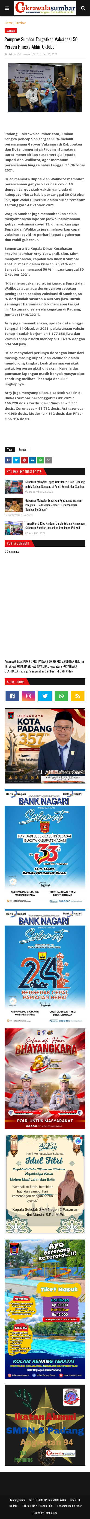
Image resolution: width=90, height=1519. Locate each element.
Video (69, 671)
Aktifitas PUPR (21, 661)
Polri (31, 671)
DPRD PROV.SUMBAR (62, 661)
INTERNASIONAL (14, 666)
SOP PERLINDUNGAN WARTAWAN (47, 1500)
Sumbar (21, 23)
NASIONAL (30, 666)
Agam (8, 661)
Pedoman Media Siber (69, 1506)
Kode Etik (75, 1500)
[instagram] (28, 696)
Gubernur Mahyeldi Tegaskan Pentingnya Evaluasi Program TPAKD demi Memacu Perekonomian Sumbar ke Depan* (53, 505)
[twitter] (45, 696)
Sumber (50, 671)
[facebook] (12, 696)
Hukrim (79, 661)
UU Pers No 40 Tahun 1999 (38, 1506)
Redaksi (13, 1506)
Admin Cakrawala (19, 54)
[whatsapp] (61, 696)
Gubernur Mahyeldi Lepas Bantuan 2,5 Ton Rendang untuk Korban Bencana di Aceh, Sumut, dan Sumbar (55, 484)
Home (9, 23)
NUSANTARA (70, 666)
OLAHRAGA (12, 671)
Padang (23, 671)
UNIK (63, 671)
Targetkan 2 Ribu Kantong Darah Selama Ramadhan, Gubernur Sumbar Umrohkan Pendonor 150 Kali (55, 525)
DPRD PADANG (40, 661)
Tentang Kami (17, 1500)
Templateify (50, 1513)
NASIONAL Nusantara (50, 666)
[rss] (77, 696)
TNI (57, 671)
